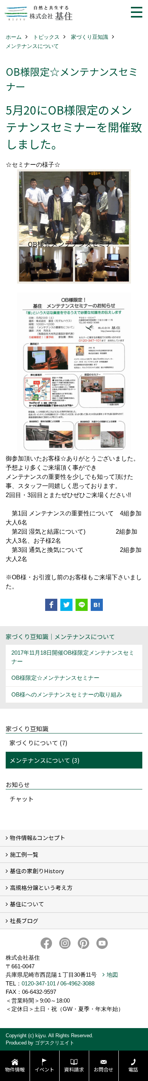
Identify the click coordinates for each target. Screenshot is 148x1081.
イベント (44, 1069)
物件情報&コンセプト (37, 838)
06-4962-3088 (77, 983)
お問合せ (103, 1069)
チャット (21, 798)
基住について (27, 904)
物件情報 (15, 1069)
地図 (112, 974)
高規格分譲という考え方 (41, 887)
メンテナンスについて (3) (44, 760)
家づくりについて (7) (38, 742)
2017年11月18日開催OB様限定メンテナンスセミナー (72, 657)
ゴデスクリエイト (54, 1043)
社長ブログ (24, 921)
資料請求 (74, 1069)
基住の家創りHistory (37, 871)
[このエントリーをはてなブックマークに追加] (97, 605)
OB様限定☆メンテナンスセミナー (55, 677)
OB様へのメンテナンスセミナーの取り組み (66, 694)
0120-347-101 (39, 983)
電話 (133, 1069)
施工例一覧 (24, 854)
